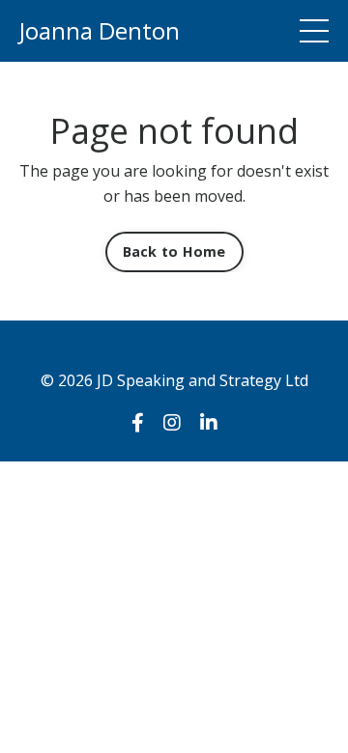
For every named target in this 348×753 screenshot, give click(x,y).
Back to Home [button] (174, 251)
